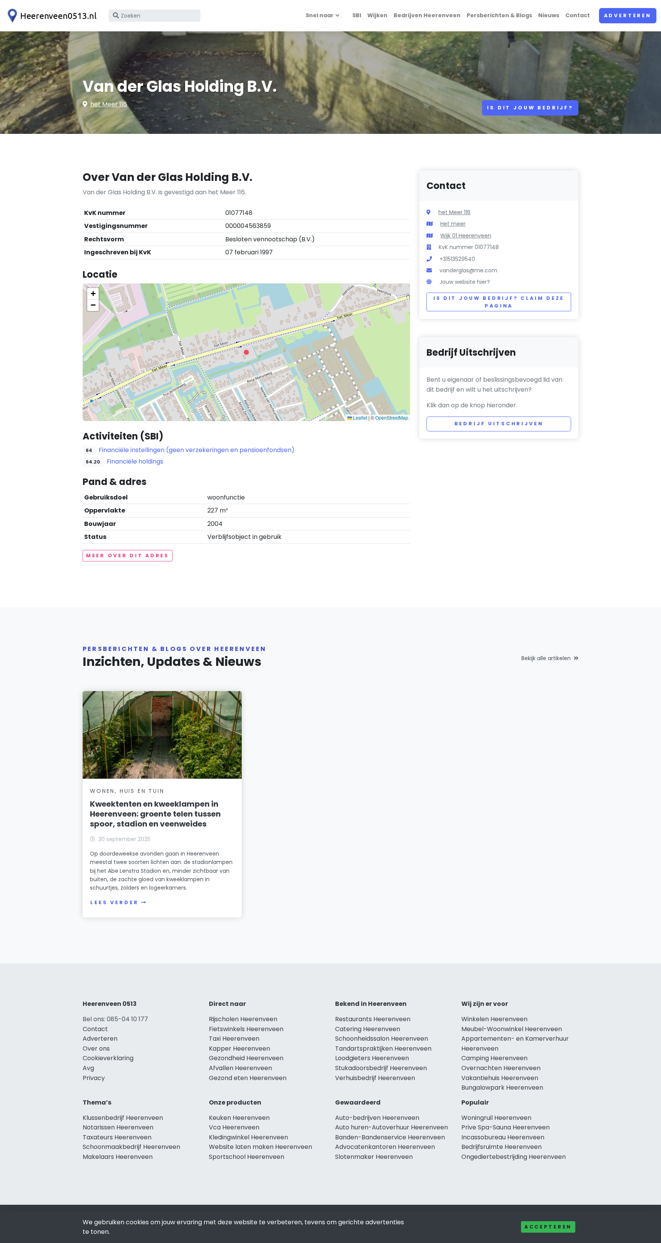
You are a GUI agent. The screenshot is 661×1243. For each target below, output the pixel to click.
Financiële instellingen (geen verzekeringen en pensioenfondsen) (197, 450)
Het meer (453, 224)
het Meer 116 (108, 104)
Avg (88, 1068)
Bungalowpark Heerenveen (502, 1087)
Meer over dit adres (127, 555)
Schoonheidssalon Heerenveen (381, 1038)
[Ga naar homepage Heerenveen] (50, 15)
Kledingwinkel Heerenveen (248, 1137)
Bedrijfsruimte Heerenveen (501, 1146)
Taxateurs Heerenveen (117, 1137)
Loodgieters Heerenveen (372, 1058)
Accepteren (548, 1226)
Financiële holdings (135, 461)
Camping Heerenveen (494, 1058)
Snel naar (320, 15)
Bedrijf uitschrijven (499, 423)
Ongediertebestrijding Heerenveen (513, 1156)
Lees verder (114, 902)
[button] (246, 352)
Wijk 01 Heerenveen (465, 235)
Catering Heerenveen (367, 1029)
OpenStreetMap (391, 417)
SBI (356, 15)
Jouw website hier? (465, 282)
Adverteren (627, 15)
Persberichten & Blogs (499, 15)
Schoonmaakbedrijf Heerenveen (131, 1146)
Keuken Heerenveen (239, 1117)
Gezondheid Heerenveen (246, 1058)
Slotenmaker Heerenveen (374, 1156)
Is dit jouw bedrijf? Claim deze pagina (498, 302)
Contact (577, 15)
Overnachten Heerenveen (501, 1068)
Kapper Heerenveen (239, 1048)
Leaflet (359, 417)
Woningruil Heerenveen (496, 1117)
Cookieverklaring (108, 1058)
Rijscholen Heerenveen (243, 1019)
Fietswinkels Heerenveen (246, 1029)
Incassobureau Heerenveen (502, 1137)
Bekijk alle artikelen (546, 658)
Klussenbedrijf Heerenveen (123, 1117)
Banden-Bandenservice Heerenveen (390, 1137)
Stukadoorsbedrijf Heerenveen (381, 1068)
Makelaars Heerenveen (118, 1156)
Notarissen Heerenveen (118, 1127)
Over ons (96, 1048)
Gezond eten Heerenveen (248, 1078)
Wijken (377, 15)
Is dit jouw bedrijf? (530, 107)
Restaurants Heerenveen (372, 1019)
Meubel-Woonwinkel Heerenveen (511, 1029)
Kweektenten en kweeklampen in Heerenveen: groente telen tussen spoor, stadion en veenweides (155, 814)
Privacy (94, 1078)
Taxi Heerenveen (234, 1038)
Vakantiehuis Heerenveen (499, 1078)
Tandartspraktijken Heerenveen (383, 1048)
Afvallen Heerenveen (240, 1068)
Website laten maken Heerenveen (260, 1146)
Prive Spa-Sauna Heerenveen (505, 1127)
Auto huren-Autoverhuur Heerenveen (391, 1127)
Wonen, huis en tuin (127, 791)
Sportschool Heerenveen (246, 1156)
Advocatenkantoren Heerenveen (385, 1146)
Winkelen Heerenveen (494, 1019)
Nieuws (548, 15)
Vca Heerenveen (234, 1127)
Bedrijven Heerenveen (427, 15)
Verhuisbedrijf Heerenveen (375, 1078)
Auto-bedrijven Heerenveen (377, 1117)
